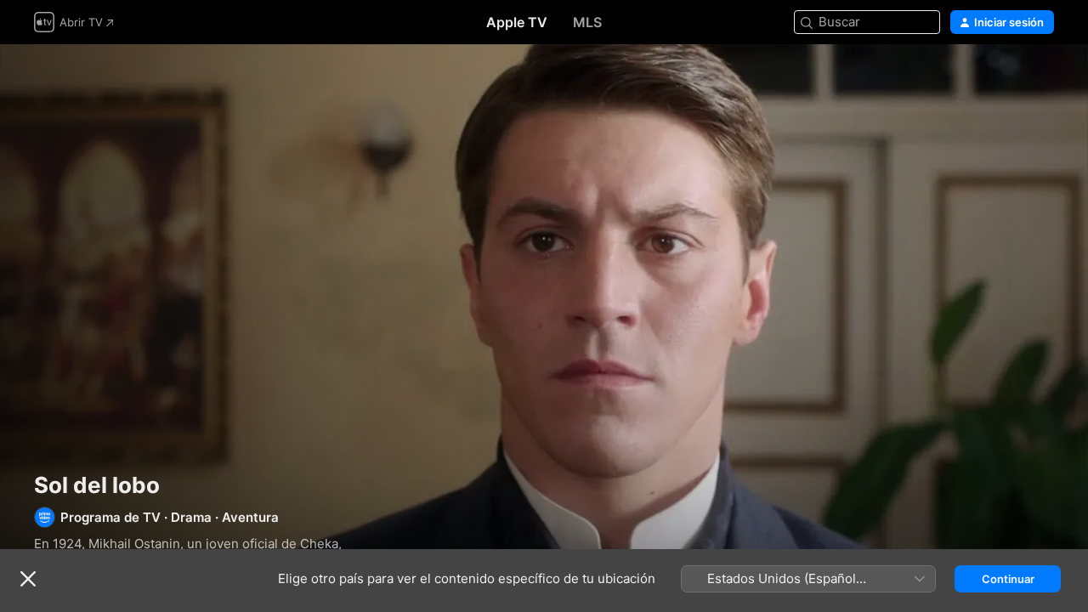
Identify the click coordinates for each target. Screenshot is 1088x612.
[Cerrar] (28, 578)
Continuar (1008, 579)
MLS (587, 22)
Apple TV (516, 22)
